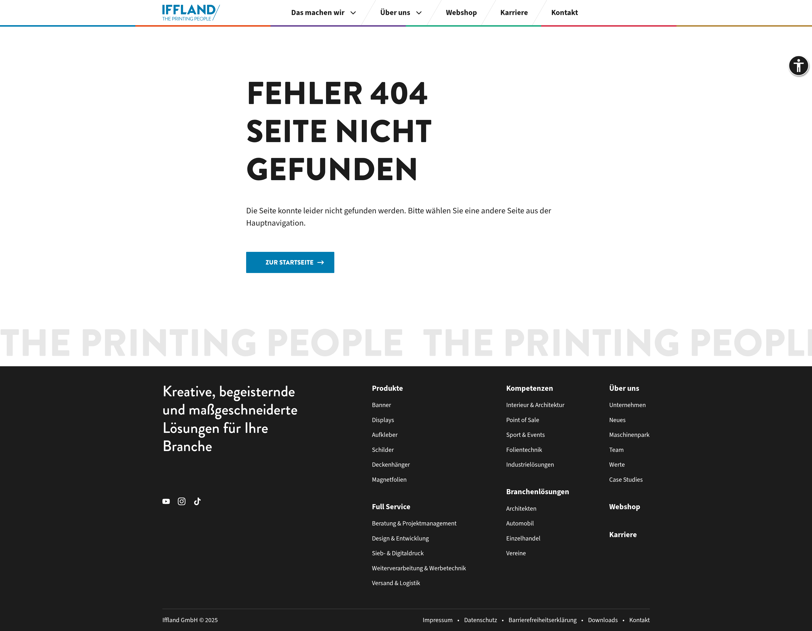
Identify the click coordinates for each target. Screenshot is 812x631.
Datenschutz (480, 620)
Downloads (603, 620)
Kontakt (639, 620)
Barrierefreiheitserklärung (543, 620)
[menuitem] (324, 12)
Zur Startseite (290, 262)
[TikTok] (201, 501)
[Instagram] (185, 501)
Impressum (438, 620)
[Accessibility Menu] (799, 65)
